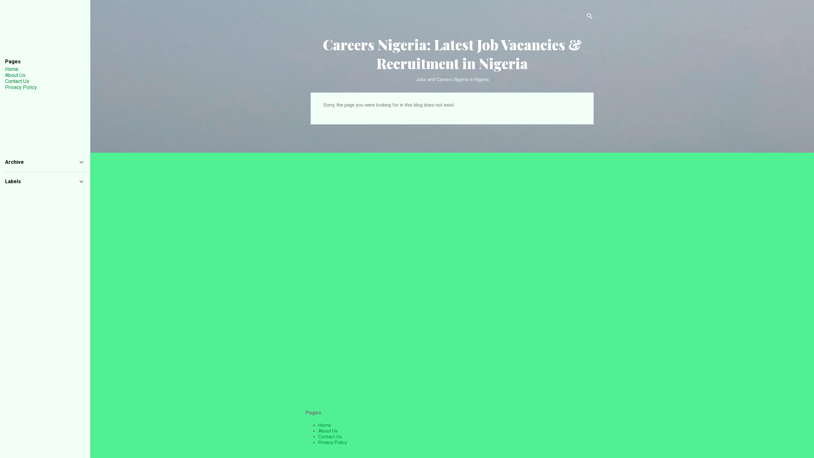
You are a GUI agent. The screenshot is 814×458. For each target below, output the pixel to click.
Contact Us (330, 437)
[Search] (590, 17)
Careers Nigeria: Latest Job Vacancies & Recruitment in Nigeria (452, 54)
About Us (328, 431)
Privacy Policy (332, 442)
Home (324, 425)
